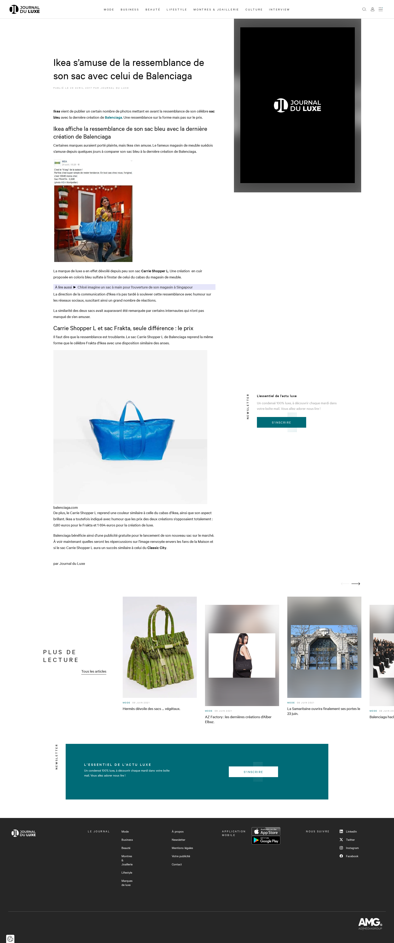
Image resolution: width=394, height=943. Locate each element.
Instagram (352, 848)
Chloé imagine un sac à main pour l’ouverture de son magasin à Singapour (135, 287)
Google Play (266, 840)
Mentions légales (182, 848)
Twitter (350, 839)
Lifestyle (177, 9)
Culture (254, 9)
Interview (279, 9)
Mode (109, 9)
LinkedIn (351, 831)
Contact (177, 864)
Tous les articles (93, 671)
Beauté (153, 9)
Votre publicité (181, 856)
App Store (266, 831)
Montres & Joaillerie (216, 9)
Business (130, 9)
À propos (178, 831)
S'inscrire (281, 422)
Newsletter (178, 839)
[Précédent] (345, 583)
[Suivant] (356, 583)
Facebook (352, 856)
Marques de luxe (127, 883)
